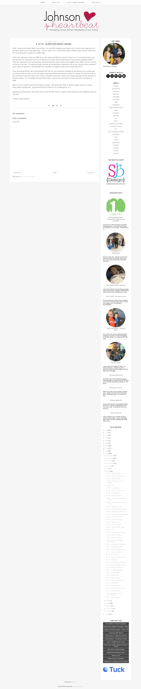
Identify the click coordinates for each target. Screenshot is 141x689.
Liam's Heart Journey (76, 2)
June (108, 471)
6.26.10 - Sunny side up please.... (116, 476)
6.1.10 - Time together (113, 597)
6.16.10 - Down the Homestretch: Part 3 (116, 498)
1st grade (116, 86)
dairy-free (116, 115)
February (110, 608)
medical (116, 140)
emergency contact (116, 126)
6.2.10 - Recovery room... (114, 585)
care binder (116, 99)
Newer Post (18, 173)
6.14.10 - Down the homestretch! (116, 509)
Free (116, 129)
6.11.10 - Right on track (113, 522)
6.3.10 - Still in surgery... (113, 578)
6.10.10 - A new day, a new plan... (116, 532)
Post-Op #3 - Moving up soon (116, 296)
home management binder (116, 131)
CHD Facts (96, 2)
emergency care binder (116, 123)
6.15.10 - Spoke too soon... (114, 506)
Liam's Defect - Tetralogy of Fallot (116, 639)
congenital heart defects (116, 107)
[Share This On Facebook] (49, 105)
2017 (106, 435)
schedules (116, 148)
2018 (106, 433)
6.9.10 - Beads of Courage (114, 535)
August (109, 466)
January (109, 611)
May (108, 600)
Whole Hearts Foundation (116, 658)
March (109, 606)
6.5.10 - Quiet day (111, 559)
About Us (56, 2)
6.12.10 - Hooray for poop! (114, 517)
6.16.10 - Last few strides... (114, 495)
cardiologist (115, 97)
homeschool (115, 134)
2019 (106, 430)
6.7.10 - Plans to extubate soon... (116, 549)
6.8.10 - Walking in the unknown (116, 544)
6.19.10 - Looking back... (113, 488)
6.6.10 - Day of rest (112, 554)
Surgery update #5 (116, 400)
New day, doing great (116, 375)
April (108, 603)
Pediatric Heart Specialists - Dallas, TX (116, 630)
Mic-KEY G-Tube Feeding (116, 649)
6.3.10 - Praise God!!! (112, 575)
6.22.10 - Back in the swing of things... (115, 481)
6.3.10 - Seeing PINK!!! (113, 572)
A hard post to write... (116, 388)
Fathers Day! (110, 485)
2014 (106, 443)
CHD (116, 102)
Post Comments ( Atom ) (28, 176)
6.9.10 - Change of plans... (114, 537)
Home (43, 2)
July (108, 468)
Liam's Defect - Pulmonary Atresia (116, 636)
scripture (116, 150)
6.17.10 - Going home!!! (113, 493)
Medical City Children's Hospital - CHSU (116, 627)
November (110, 458)
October (109, 461)
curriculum (116, 113)
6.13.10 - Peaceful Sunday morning (117, 514)
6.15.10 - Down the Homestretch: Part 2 (116, 503)
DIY (116, 118)
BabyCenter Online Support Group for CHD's (116, 645)
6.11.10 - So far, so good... (114, 524)
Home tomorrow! (116, 413)
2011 (106, 451)
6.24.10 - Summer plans (113, 478)
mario (116, 137)
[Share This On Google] (61, 105)
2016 (106, 438)
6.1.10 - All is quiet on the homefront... (113, 594)
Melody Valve (116, 655)
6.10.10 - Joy (110, 529)
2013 (106, 445)
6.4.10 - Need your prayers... (115, 567)
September (110, 463)
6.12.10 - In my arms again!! (114, 519)
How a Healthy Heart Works (116, 642)
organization (116, 142)
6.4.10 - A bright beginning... (115, 570)
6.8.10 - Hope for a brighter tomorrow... (114, 540)
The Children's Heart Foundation (116, 623)
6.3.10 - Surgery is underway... (115, 580)
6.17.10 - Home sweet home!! (115, 490)
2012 (106, 448)
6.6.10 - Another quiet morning (115, 557)
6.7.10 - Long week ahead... (114, 552)
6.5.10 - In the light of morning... (116, 562)
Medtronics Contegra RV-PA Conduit (116, 661)
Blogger (74, 682)
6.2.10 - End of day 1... (113, 583)
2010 (106, 453)
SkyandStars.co (78, 686)
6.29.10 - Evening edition (114, 473)
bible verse (116, 94)
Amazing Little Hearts (116, 633)
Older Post (91, 173)
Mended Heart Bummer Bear (116, 652)
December (110, 455)
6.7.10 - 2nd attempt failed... (114, 547)
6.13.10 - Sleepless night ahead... (116, 511)
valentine (116, 153)
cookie (116, 110)
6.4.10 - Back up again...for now (116, 565)
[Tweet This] (53, 105)
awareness (116, 91)
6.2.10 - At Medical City (113, 590)
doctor (116, 121)
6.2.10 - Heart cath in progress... (116, 588)
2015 (106, 440)
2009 (107, 614)
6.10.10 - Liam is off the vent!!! (115, 527)
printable (116, 145)
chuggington (116, 105)
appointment (116, 88)
